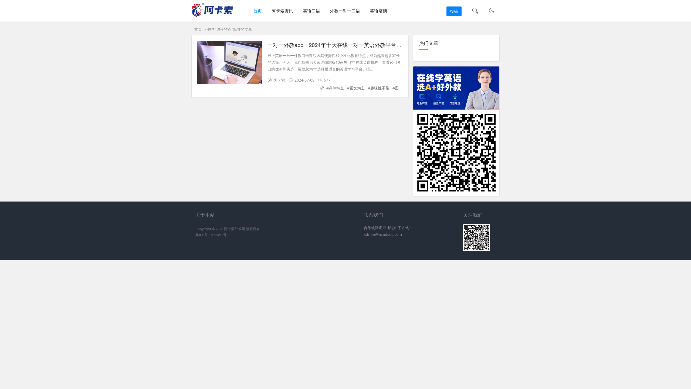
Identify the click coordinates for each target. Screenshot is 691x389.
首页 (257, 11)
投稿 (454, 11)
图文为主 (357, 87)
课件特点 (336, 87)
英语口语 (311, 11)
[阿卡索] (212, 16)
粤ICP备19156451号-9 (212, 235)
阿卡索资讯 (282, 11)
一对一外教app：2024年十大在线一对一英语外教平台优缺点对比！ (348, 45)
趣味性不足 (379, 87)
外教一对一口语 (345, 11)
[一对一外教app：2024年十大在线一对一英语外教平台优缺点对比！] (229, 62)
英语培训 (378, 11)
